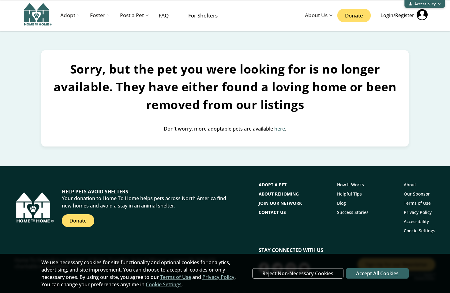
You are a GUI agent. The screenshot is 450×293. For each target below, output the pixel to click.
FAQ (164, 15)
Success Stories (353, 212)
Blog (341, 203)
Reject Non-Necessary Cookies (297, 273)
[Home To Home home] (38, 15)
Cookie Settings (419, 231)
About (410, 185)
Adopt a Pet (273, 185)
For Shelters (203, 15)
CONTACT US (272, 212)
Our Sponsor (417, 194)
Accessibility (416, 221)
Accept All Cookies (377, 273)
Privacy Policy (418, 212)
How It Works (350, 185)
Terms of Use (417, 203)
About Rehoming (279, 194)
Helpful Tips (349, 194)
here (279, 128)
